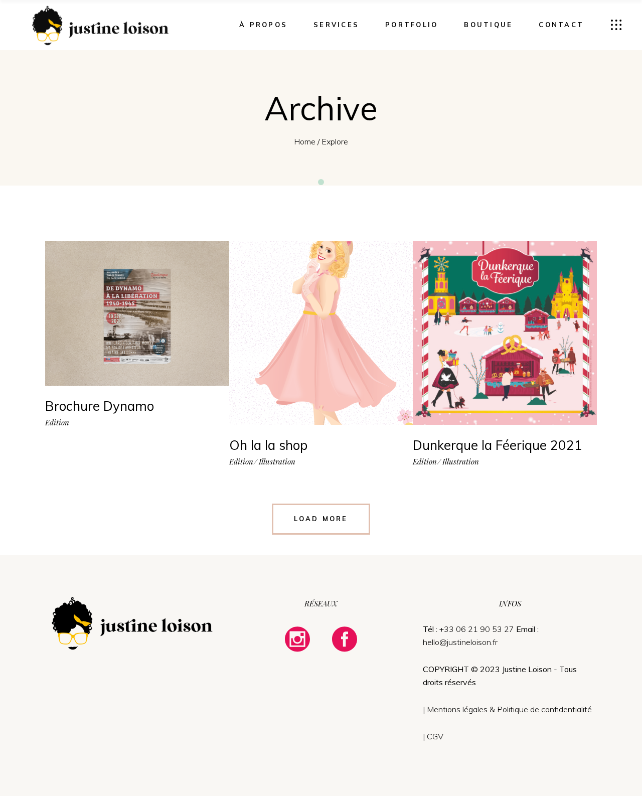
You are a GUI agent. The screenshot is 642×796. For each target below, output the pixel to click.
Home (304, 141)
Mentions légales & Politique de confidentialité (509, 709)
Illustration (277, 461)
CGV (435, 736)
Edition (57, 422)
